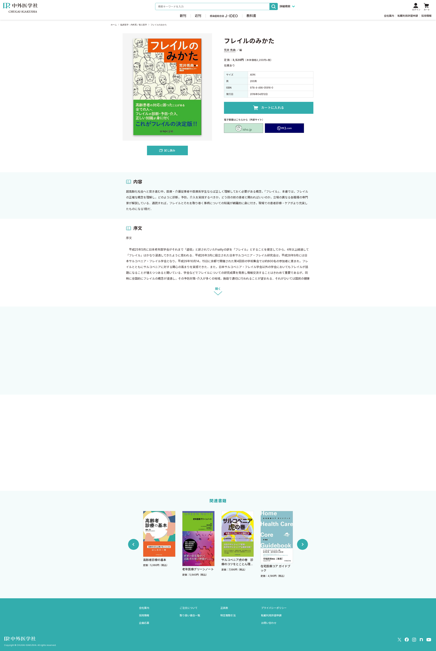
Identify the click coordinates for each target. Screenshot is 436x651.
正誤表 (224, 608)
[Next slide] (302, 544)
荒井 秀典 (230, 50)
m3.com (284, 128)
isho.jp (243, 128)
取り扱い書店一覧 (190, 615)
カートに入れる (272, 108)
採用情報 (426, 15)
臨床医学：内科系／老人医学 (133, 25)
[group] (159, 544)
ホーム (114, 25)
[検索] (274, 6)
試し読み (169, 150)
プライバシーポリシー (274, 608)
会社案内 (389, 15)
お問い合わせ (268, 623)
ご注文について (189, 608)
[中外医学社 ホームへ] (20, 10)
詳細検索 (284, 6)
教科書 (251, 16)
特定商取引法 (228, 615)
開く (218, 289)
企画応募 (144, 623)
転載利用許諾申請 (408, 15)
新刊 (183, 16)
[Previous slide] (133, 544)
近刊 (198, 16)
